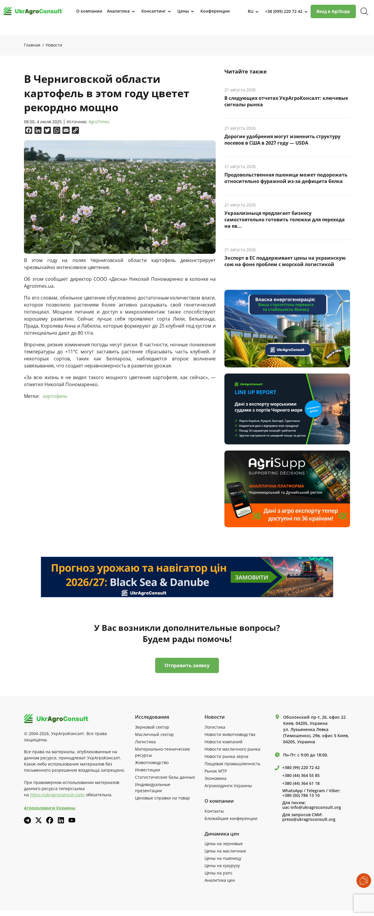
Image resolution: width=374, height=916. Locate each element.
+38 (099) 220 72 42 (283, 11)
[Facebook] (49, 820)
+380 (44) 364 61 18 (301, 783)
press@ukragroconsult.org (308, 819)
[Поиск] (364, 11)
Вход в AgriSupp (333, 11)
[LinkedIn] (60, 820)
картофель (55, 396)
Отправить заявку (187, 665)
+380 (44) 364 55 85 (301, 775)
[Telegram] (27, 820)
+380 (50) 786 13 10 (301, 795)
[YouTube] (71, 820)
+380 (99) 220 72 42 (301, 767)
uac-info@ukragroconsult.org (311, 807)
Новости (54, 45)
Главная (32, 45)
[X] (38, 820)
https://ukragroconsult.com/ (57, 794)
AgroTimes (99, 121)
